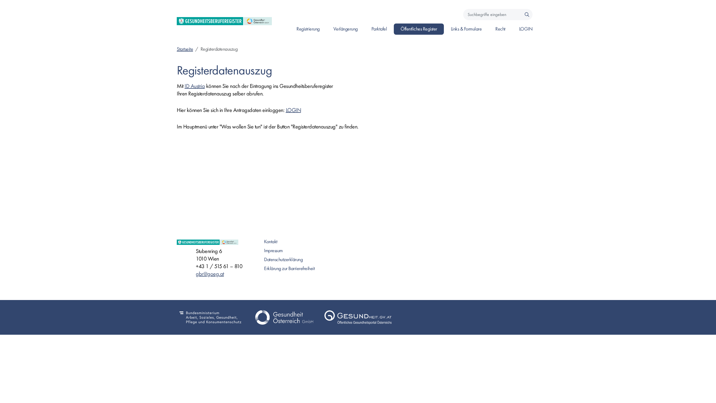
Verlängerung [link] (345, 29)
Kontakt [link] (270, 242)
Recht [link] (500, 29)
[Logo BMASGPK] (210, 317)
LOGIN (293, 110)
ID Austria (195, 86)
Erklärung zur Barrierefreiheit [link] (289, 268)
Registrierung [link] (308, 29)
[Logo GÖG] (284, 317)
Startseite (185, 49)
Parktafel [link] (379, 29)
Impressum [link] (273, 251)
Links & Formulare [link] (466, 29)
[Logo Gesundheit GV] (358, 317)
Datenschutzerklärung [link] (283, 260)
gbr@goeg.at (210, 274)
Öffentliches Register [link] (419, 29)
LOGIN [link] (526, 29)
